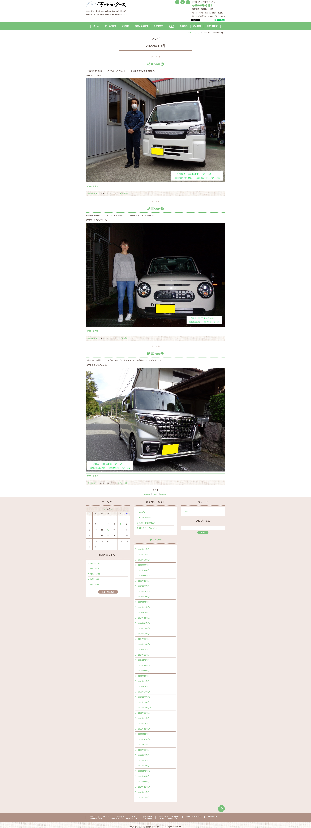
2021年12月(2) (144, 776)
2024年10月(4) (144, 623)
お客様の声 (158, 26)
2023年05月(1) (144, 702)
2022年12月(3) (144, 729)
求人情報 (197, 26)
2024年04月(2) (144, 649)
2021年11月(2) (144, 782)
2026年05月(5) (144, 554)
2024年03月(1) (144, 655)
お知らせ (106, 817)
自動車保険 (212, 817)
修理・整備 (147, 817)
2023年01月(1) (144, 723)
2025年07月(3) (144, 591)
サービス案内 (110, 26)
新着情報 (183, 26)
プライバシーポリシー (168, 818)
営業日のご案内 (141, 26)
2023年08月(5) (144, 687)
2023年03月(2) (144, 713)
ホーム (96, 26)
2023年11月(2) (144, 671)
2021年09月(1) (144, 792)
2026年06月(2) (144, 549)
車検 (133, 817)
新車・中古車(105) (147, 523)
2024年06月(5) (144, 639)
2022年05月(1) (144, 760)
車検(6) (142, 512)
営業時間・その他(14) (148, 528)
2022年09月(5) (144, 745)
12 (108, 530)
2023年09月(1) (144, 681)
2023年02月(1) (144, 718)
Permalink (92, 193)
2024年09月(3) (144, 628)
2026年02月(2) (144, 565)
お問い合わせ (212, 26)
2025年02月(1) (144, 613)
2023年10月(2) (144, 676)
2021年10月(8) (144, 787)
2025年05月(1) (144, 602)
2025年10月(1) (144, 581)
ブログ (171, 26)
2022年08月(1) (144, 750)
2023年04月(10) (145, 708)
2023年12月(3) (144, 665)
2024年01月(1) (144, 660)
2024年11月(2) (144, 618)
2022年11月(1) (144, 734)
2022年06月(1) (144, 755)
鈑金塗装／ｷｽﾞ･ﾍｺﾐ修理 (169, 817)
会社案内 (125, 26)
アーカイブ (155, 540)
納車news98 (94, 584)
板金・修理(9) (145, 517)
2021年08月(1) (144, 797)
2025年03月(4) (144, 607)
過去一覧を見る (108, 592)
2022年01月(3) (144, 771)
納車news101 (95, 568)
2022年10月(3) (144, 739)
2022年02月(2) (144, 766)
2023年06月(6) (144, 697)
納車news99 (94, 579)
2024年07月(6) (144, 634)
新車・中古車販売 (193, 817)
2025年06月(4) (144, 597)
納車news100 (95, 574)
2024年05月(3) (144, 644)
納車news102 (95, 563)
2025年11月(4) (144, 576)
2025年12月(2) (144, 570)
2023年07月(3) (144, 692)
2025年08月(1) (144, 586)
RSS (186, 511)
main (155, 494)
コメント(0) (123, 193)
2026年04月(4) (144, 560)
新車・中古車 (92, 186)
